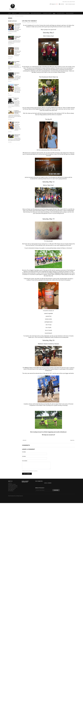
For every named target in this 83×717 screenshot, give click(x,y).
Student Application (11, 489)
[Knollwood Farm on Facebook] (36, 484)
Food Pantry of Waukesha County (55, 273)
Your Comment (24, 460)
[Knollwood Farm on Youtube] (42, 484)
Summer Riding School (12, 488)
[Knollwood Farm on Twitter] (39, 484)
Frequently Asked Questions (12, 485)
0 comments (24, 22)
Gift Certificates (10, 490)
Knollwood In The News (12, 484)
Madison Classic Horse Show (32, 367)
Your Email (24, 456)
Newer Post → (72, 440)
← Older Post (24, 440)
